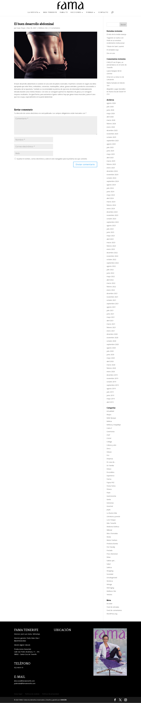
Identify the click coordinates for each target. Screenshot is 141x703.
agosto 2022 (111, 266)
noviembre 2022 (112, 256)
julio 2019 (110, 392)
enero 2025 (111, 168)
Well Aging (110, 588)
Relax (108, 557)
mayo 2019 (111, 399)
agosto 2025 (111, 144)
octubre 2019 (111, 382)
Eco (108, 455)
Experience (110, 476)
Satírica (109, 567)
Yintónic (109, 594)
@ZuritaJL (36, 634)
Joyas (108, 510)
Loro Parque (111, 520)
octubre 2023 (111, 219)
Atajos (109, 414)
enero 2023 (111, 249)
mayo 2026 (111, 113)
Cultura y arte (111, 445)
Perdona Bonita (112, 544)
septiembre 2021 (113, 304)
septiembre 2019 (113, 385)
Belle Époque (111, 418)
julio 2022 (110, 270)
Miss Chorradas (112, 533)
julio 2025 (110, 147)
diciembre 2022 (112, 253)
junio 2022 (110, 273)
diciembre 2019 (112, 375)
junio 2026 (110, 110)
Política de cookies (32, 694)
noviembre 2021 (112, 297)
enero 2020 (111, 371)
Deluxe (109, 452)
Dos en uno (111, 53)
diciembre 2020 (112, 334)
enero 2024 (111, 208)
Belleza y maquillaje (114, 425)
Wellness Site (43, 28)
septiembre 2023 (113, 222)
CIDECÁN (63, 700)
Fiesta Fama (111, 486)
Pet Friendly (111, 547)
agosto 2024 (111, 185)
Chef (108, 435)
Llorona (109, 73)
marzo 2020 (111, 365)
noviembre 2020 (112, 338)
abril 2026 (110, 117)
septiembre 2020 (113, 344)
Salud (108, 564)
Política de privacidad (50, 694)
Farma (109, 479)
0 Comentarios (54, 28)
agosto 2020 (111, 348)
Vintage (109, 584)
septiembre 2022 (113, 263)
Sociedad (110, 574)
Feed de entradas (113, 607)
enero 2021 (111, 331)
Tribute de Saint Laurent (115, 46)
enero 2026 (111, 127)
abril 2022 (110, 280)
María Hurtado (112, 83)
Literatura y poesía (113, 516)
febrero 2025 (111, 164)
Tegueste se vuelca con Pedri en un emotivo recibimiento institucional (116, 40)
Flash (108, 493)
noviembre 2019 (112, 378)
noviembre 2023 (112, 215)
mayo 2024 (111, 195)
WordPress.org (112, 614)
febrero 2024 (111, 205)
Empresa (110, 459)
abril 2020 (110, 361)
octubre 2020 (111, 341)
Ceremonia (110, 431)
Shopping (110, 571)
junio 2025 (110, 151)
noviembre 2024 (112, 174)
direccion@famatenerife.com (24, 681)
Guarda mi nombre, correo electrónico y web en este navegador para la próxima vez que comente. (52, 159)
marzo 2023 (111, 242)
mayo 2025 (111, 154)
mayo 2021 (111, 317)
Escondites (110, 472)
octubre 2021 (111, 300)
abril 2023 (110, 239)
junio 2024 (110, 191)
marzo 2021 (111, 324)
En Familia (110, 465)
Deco (108, 448)
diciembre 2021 (112, 293)
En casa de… (111, 462)
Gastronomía (111, 496)
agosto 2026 (111, 103)
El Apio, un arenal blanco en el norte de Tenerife (117, 65)
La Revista (33, 12)
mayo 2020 (111, 358)
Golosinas (110, 503)
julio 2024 (110, 188)
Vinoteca (110, 581)
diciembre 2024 (112, 171)
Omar (109, 77)
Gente (109, 499)
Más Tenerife (50, 12)
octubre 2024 (111, 178)
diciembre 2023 (112, 212)
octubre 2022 (111, 259)
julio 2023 (110, 229)
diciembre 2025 (112, 130)
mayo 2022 (111, 276)
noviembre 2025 (112, 134)
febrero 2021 (111, 327)
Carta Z (109, 428)
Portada (109, 550)
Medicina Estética (113, 527)
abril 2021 (110, 321)
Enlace (109, 469)
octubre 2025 (111, 137)
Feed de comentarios (114, 610)
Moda (109, 537)
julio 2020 (110, 351)
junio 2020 (110, 354)
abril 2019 (110, 402)
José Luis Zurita (26, 634)
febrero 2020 (111, 368)
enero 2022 (111, 290)
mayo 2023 (111, 236)
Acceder (109, 604)
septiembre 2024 (113, 181)
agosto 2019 (111, 388)
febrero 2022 (111, 287)
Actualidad (110, 411)
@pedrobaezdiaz (20, 641)
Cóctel (109, 438)
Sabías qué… (111, 561)
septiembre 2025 (113, 141)
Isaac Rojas (21, 28)
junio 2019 (110, 395)
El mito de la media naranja (116, 34)
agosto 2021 (111, 307)
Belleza (109, 421)
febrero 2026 (111, 124)
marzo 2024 (111, 202)
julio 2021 (110, 310)
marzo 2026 (111, 120)
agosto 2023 (111, 225)
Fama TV (64, 12)
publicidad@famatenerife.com (24, 683)
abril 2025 (110, 158)
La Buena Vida (112, 513)
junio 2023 (110, 232)
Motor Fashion (112, 540)
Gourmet (110, 506)
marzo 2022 (111, 283)
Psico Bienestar (112, 554)
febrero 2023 (111, 246)
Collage (109, 442)
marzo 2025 (111, 161)
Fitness (109, 489)
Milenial (109, 530)
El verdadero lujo (113, 50)
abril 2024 (110, 198)
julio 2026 (110, 107)
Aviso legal (18, 694)
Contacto (103, 12)
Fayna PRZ (110, 482)
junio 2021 (110, 314)
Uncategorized (112, 577)
